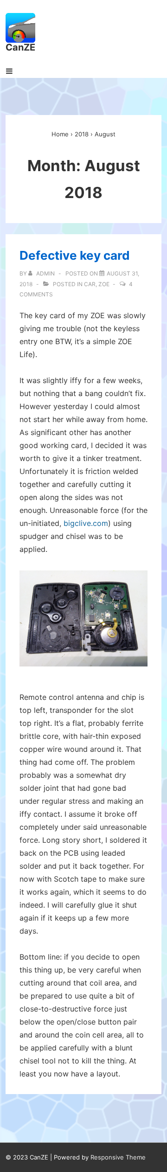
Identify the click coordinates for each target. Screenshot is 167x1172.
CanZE (20, 47)
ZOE (103, 284)
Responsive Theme (118, 1157)
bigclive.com (86, 523)
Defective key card (74, 255)
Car (90, 284)
